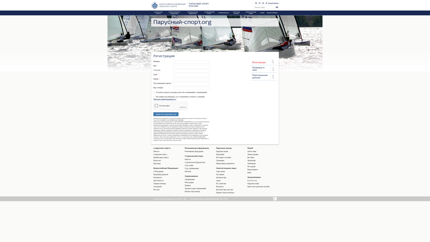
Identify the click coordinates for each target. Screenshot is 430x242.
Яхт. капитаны (221, 183)
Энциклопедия (254, 177)
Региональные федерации (197, 148)
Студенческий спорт (194, 156)
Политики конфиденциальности (164, 99)
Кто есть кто (252, 180)
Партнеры (157, 163)
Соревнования (191, 176)
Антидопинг (157, 186)
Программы (220, 154)
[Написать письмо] (259, 3)
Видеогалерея (252, 169)
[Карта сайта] (263, 3)
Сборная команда (159, 183)
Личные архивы (252, 154)
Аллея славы (251, 151)
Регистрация (189, 182)
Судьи (218, 180)
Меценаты (220, 186)
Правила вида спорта (161, 157)
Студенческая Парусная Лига (195, 162)
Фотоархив (251, 166)
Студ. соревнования (192, 168)
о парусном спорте (162, 148)
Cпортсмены (220, 171)
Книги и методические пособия (258, 186)
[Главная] (256, 3)
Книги (249, 172)
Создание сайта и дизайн (200, 199)
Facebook (275, 198)
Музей (250, 148)
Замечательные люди (226, 168)
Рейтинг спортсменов (192, 191)
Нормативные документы (225, 163)
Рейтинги (188, 171)
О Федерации (158, 171)
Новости (156, 151)
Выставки (250, 157)
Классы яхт (157, 160)
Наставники (220, 174)
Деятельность (158, 180)
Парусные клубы (253, 183)
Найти (277, 7)
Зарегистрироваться (166, 114)
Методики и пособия (223, 157)
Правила (188, 185)
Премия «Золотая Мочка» (225, 192)
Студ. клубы (189, 165)
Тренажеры (220, 160)
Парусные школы (224, 148)
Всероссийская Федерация (165, 168)
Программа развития (160, 174)
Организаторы (221, 177)
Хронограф (251, 160)
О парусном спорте (160, 154)
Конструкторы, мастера (224, 189)
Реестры (156, 189)
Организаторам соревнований (195, 188)
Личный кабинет (273, 3)
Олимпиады (251, 163)
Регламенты (157, 177)
